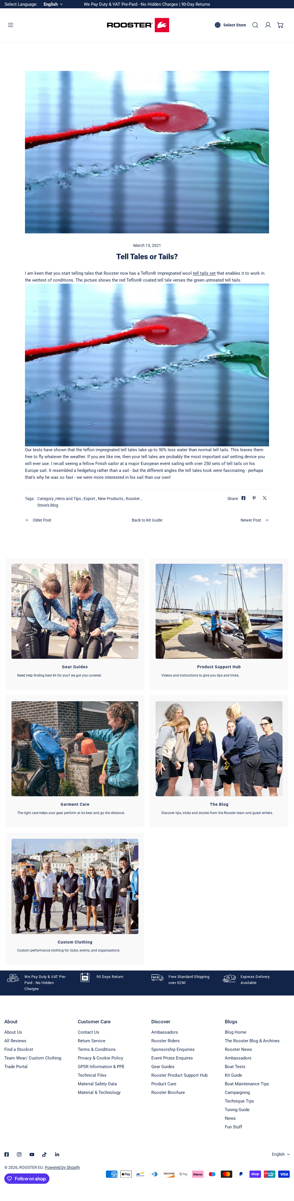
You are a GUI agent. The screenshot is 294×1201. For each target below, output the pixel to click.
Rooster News (238, 1049)
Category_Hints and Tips (59, 498)
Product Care (163, 1083)
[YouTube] (32, 1154)
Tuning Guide (237, 1109)
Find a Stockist (18, 1049)
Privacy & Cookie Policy (100, 1058)
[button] (280, 25)
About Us (13, 1032)
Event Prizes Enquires (172, 1058)
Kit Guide (233, 1075)
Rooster (133, 498)
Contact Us (88, 1032)
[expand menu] (10, 25)
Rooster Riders (165, 1040)
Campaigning (237, 1092)
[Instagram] (19, 1154)
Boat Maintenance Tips (247, 1083)
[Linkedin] (57, 1154)
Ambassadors (164, 1032)
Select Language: (21, 4)
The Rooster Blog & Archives (252, 1040)
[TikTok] (44, 1154)
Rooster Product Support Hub (179, 1075)
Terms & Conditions (97, 1049)
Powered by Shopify (62, 1167)
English (278, 1154)
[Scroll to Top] (283, 1170)
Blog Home (235, 1032)
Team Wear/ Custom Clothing (32, 1058)
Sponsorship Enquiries (173, 1049)
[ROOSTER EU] (138, 25)
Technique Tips (239, 1101)
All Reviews (15, 1040)
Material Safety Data (97, 1083)
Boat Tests (235, 1066)
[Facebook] (6, 1154)
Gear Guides (163, 1066)
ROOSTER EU (31, 1167)
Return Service (91, 1040)
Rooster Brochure (168, 1092)
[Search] (255, 25)
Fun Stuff (233, 1127)
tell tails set (204, 273)
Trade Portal (16, 1066)
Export (89, 498)
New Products (110, 498)
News (230, 1118)
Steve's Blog (47, 505)
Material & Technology (99, 1092)
